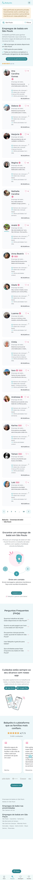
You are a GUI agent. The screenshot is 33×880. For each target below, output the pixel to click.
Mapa (18, 871)
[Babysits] (7, 3)
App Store (11, 688)
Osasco (12, 826)
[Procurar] (3, 22)
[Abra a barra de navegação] (29, 2)
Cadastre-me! (16, 785)
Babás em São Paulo (8, 801)
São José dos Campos (9, 823)
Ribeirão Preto (21, 823)
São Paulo (5, 819)
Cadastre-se (16, 593)
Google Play (23, 688)
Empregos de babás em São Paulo (13, 799)
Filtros (28, 22)
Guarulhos (13, 819)
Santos (4, 828)
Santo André (19, 826)
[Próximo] (28, 512)
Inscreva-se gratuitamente (16, 59)
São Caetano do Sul (8, 810)
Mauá (26, 826)
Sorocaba (5, 826)
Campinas (20, 819)
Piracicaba (11, 828)
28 (24, 511)
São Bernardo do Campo (10, 821)
